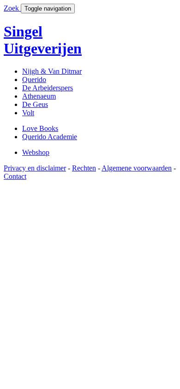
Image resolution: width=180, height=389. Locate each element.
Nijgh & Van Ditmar (52, 71)
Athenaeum (39, 96)
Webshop (35, 152)
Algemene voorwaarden (137, 168)
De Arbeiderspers (47, 88)
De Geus (35, 104)
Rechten (84, 168)
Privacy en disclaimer (35, 168)
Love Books (40, 128)
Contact (15, 176)
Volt (28, 113)
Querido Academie (49, 137)
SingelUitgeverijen (43, 40)
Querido (34, 79)
